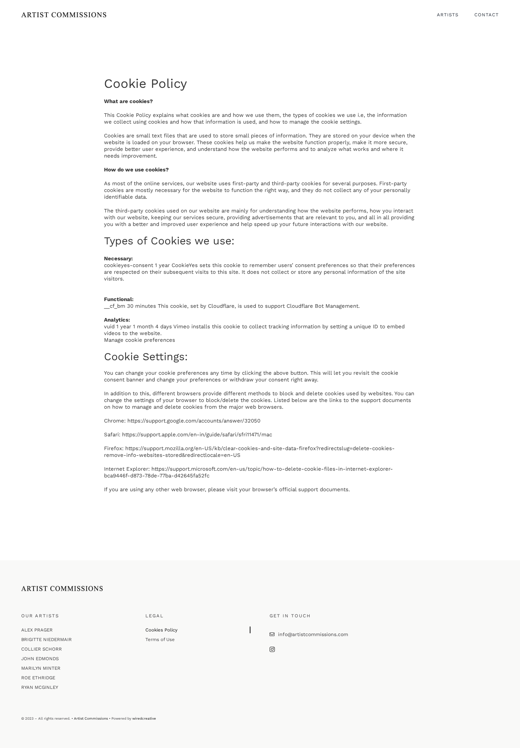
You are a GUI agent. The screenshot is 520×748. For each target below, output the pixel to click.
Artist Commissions (91, 718)
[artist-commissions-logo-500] (63, 14)
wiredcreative (144, 718)
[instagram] (272, 649)
